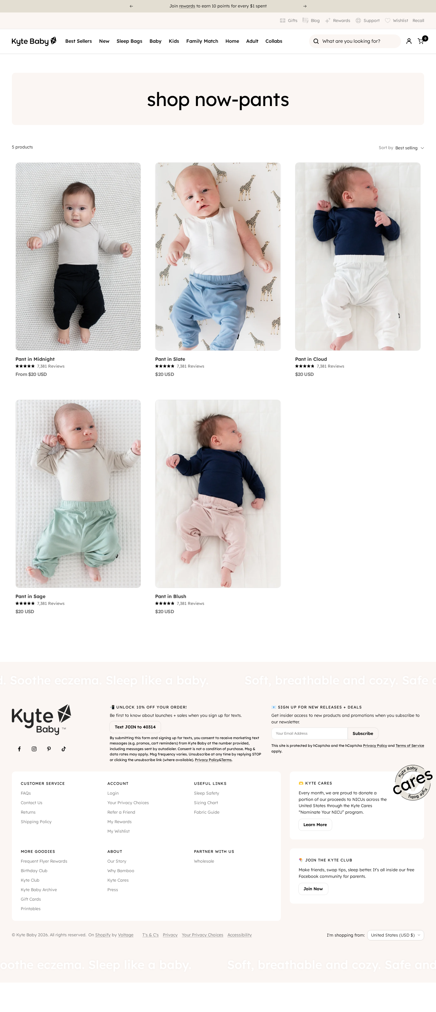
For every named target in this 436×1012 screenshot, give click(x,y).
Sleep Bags (129, 41)
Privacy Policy (207, 760)
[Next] (305, 6)
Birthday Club (34, 870)
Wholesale (204, 861)
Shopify (103, 934)
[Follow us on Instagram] (34, 748)
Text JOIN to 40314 (135, 727)
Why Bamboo (120, 870)
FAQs (26, 793)
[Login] (409, 41)
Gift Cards (31, 899)
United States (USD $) (393, 935)
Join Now (313, 888)
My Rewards (119, 821)
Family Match (202, 41)
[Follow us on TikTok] (63, 748)
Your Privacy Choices (128, 802)
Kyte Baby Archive (39, 889)
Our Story (116, 861)
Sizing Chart (206, 802)
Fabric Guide (206, 812)
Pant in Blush (170, 596)
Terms (226, 760)
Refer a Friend (121, 812)
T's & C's (150, 934)
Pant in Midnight (35, 359)
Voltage (125, 934)
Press (112, 889)
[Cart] (420, 41)
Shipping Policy (36, 821)
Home (232, 41)
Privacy (170, 934)
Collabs (273, 41)
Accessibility (239, 934)
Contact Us (31, 802)
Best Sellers (78, 41)
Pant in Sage (30, 596)
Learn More (315, 824)
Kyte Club (30, 880)
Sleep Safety (206, 793)
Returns (28, 812)
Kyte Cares (118, 880)
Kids (174, 41)
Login (113, 793)
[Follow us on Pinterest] (49, 748)
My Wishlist (118, 831)
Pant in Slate (170, 359)
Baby (155, 41)
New (104, 41)
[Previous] (131, 6)
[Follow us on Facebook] (19, 748)
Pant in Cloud (311, 359)
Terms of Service (410, 745)
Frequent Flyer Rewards (44, 861)
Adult (252, 41)
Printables (31, 908)
